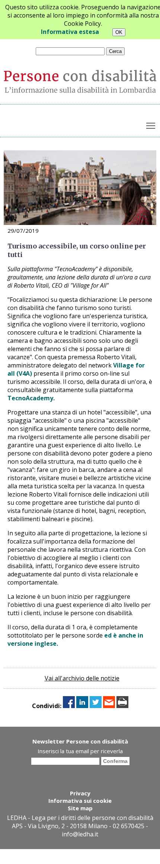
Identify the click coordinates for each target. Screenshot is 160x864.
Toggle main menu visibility (150, 125)
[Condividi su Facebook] (69, 706)
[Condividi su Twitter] (96, 706)
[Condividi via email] (109, 706)
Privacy (80, 793)
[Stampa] (122, 706)
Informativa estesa (70, 32)
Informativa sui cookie (80, 800)
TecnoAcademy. (31, 398)
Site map (80, 808)
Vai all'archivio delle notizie (82, 678)
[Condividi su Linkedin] (82, 706)
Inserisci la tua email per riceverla (80, 751)
